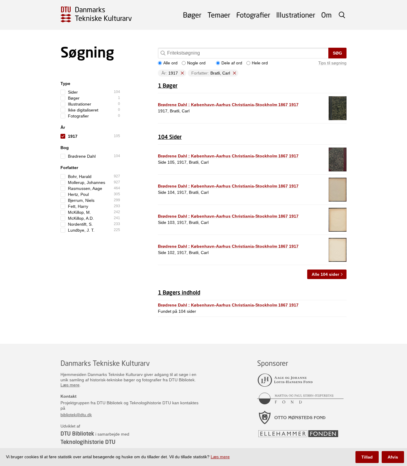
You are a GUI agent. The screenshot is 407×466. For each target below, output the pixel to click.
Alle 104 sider (325, 274)
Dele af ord (231, 63)
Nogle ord (196, 63)
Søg (337, 53)
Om (326, 14)
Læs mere (70, 385)
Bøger (192, 14)
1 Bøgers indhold (179, 292)
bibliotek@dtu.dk (76, 414)
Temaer (218, 14)
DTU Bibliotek (77, 433)
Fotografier (253, 14)
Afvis (393, 457)
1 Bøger (168, 85)
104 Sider (170, 137)
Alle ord (170, 63)
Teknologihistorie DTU (87, 442)
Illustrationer (295, 14)
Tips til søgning (332, 63)
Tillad (367, 457)
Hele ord (260, 63)
